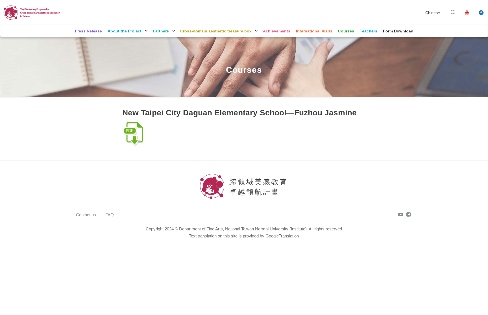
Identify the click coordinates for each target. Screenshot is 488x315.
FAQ (109, 214)
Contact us (86, 214)
